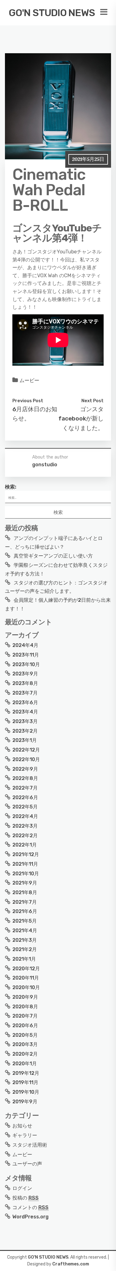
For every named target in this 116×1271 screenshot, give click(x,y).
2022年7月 (25, 788)
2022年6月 (25, 797)
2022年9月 (25, 769)
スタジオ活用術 (29, 1145)
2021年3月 (24, 940)
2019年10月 (25, 1092)
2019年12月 (25, 1073)
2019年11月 (25, 1082)
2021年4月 (24, 930)
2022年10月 (26, 759)
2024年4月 (25, 645)
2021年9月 (24, 883)
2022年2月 (25, 835)
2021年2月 (24, 949)
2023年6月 (25, 702)
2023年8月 (25, 683)
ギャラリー (24, 1135)
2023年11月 (25, 655)
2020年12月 (26, 969)
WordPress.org (30, 1217)
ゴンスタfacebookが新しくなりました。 (81, 419)
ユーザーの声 (27, 1164)
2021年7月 (24, 902)
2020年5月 (25, 1035)
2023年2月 (25, 731)
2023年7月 (25, 693)
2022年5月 (25, 807)
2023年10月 (26, 664)
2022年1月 (24, 845)
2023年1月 (24, 740)
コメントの (30, 1207)
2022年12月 (26, 750)
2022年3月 (25, 826)
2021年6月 (24, 911)
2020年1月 (24, 1063)
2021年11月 (25, 864)
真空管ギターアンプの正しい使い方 (53, 556)
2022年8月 (25, 778)
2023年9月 (25, 674)
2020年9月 (25, 997)
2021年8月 (24, 892)
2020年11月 (25, 978)
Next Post (92, 400)
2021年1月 (24, 959)
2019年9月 (24, 1102)
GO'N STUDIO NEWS (52, 13)
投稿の (25, 1198)
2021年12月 (25, 854)
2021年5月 (24, 921)
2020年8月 (25, 1007)
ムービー (29, 380)
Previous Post (27, 400)
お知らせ (22, 1126)
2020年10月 (26, 987)
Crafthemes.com (70, 1264)
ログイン (22, 1188)
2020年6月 (25, 1025)
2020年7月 (25, 1016)
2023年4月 (25, 712)
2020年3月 (25, 1044)
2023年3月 (25, 721)
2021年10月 (25, 874)
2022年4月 (25, 816)
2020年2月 (25, 1054)
